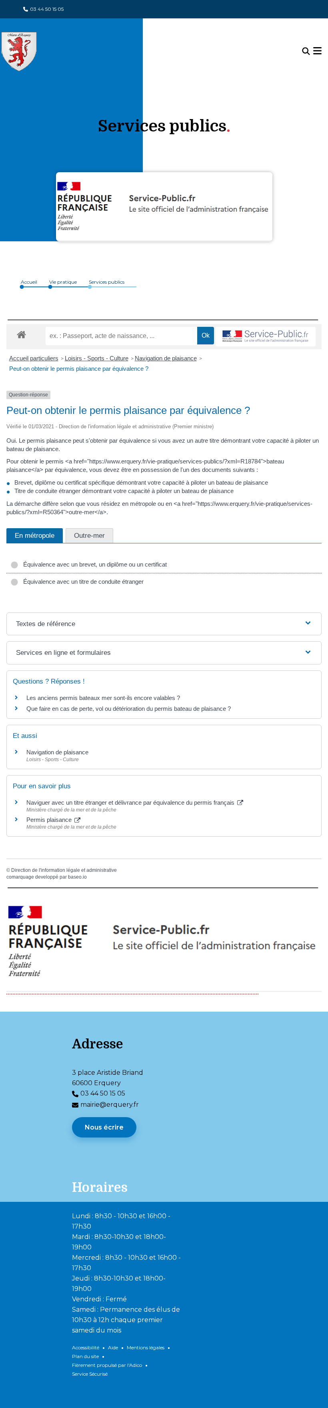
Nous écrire (104, 1127)
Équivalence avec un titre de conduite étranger (82, 581)
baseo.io (77, 877)
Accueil (29, 282)
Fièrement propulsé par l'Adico (107, 1365)
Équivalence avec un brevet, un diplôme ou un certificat (93, 564)
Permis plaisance (49, 819)
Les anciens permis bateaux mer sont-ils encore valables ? (103, 697)
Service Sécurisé (90, 1374)
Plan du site (85, 1356)
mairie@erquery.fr (109, 1104)
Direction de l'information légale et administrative (64, 870)
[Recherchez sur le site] (306, 51)
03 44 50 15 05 (47, 9)
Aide (113, 1347)
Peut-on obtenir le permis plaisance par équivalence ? (78, 368)
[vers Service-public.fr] (266, 336)
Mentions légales (145, 1347)
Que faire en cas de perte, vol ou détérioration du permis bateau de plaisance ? (128, 708)
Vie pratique (63, 282)
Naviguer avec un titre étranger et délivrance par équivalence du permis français (131, 802)
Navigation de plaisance (166, 358)
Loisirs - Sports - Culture (96, 358)
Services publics (106, 282)
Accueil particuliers (33, 358)
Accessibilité (85, 1347)
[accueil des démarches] (21, 333)
